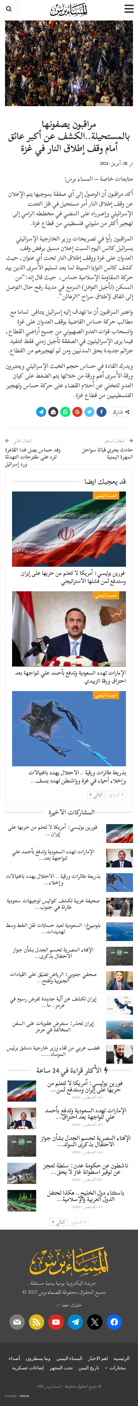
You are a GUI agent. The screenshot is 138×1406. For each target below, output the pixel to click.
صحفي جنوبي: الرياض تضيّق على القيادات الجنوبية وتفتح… (53, 977)
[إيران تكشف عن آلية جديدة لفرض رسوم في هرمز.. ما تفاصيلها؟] (119, 1005)
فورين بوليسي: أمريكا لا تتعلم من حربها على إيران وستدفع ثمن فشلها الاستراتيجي (73, 577)
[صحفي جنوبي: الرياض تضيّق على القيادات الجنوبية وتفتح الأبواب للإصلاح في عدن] (119, 980)
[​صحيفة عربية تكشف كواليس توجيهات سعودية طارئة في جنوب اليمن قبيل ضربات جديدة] (119, 907)
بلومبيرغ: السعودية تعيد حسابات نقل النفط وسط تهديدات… (53, 928)
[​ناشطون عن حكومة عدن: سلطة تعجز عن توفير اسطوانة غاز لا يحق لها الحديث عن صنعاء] (21, 1173)
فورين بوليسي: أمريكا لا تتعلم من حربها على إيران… (53, 830)
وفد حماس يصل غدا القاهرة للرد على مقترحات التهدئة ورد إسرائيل (32, 456)
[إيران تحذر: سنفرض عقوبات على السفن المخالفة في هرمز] (119, 1029)
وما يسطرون (38, 1358)
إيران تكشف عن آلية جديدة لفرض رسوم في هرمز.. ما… (53, 1002)
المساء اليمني (106, 496)
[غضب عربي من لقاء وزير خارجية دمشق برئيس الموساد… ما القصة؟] (119, 1054)
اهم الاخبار (98, 1358)
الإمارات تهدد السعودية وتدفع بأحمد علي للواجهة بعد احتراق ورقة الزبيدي (70, 677)
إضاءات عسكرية (28, 1367)
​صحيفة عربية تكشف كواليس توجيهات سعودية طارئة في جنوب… (53, 903)
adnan (24, 1396)
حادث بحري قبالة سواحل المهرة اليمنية (107, 453)
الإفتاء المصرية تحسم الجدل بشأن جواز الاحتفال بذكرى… (53, 953)
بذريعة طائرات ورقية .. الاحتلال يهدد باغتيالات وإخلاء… (53, 879)
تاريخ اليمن (88, 1367)
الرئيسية (122, 1358)
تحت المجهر (61, 1367)
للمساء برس (50, 1292)
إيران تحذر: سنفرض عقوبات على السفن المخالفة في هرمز (53, 1026)
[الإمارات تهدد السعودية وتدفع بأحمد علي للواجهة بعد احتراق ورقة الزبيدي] (69, 629)
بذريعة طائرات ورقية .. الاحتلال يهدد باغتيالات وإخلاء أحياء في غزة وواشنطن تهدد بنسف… (77, 776)
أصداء (14, 1358)
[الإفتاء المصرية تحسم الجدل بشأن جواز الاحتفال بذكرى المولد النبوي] (119, 956)
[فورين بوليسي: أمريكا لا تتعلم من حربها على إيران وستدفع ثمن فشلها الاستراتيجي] (69, 529)
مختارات (118, 1367)
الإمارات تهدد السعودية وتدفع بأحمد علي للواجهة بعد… (53, 854)
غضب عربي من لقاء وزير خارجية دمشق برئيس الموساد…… (53, 1051)
